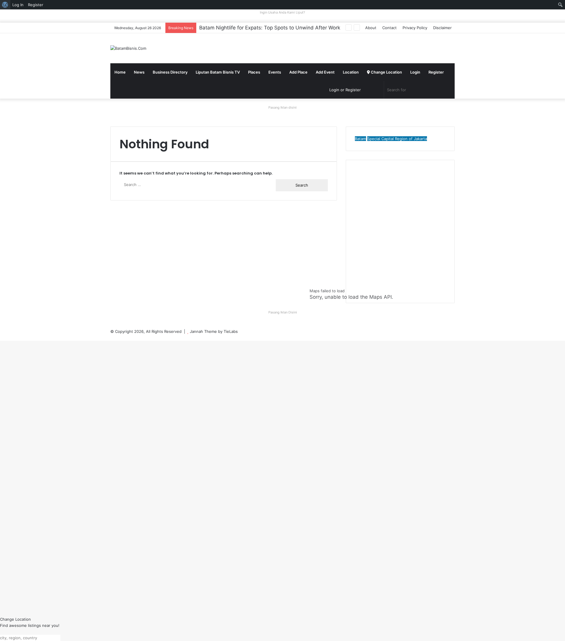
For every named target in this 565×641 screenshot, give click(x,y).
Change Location (386, 72)
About (370, 27)
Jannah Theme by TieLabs (214, 331)
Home (120, 72)
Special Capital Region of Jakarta (397, 138)
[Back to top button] (1, 337)
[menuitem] (5, 4)
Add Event (325, 72)
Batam (360, 138)
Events (274, 72)
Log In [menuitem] (18, 4)
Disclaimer (442, 27)
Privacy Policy (415, 27)
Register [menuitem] (35, 4)
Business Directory (170, 72)
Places (254, 72)
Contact (389, 27)
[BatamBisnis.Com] (128, 48)
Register (436, 72)
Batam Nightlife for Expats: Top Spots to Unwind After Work (269, 28)
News (139, 72)
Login (415, 72)
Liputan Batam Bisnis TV (218, 72)
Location (351, 72)
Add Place (298, 72)
